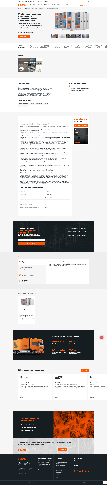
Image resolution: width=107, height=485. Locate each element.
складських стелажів (56, 142)
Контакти (40, 1)
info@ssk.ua (27, 430)
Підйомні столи (59, 477)
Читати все (84, 370)
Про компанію (25, 1)
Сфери (76, 460)
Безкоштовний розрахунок (81, 125)
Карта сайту (76, 473)
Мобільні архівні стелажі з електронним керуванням (25, 310)
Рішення (46, 4)
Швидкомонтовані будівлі (43, 462)
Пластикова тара (59, 472)
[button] (101, 337)
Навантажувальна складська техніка (44, 465)
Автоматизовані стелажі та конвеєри (61, 463)
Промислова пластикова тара (44, 469)
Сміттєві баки (58, 474)
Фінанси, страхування (76, 93)
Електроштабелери (60, 468)
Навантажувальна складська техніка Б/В (44, 467)
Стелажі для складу (26, 8)
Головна (19, 8)
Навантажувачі (59, 470)
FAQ (75, 463)
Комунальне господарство (77, 90)
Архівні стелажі (34, 8)
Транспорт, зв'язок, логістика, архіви (80, 88)
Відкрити (22, 397)
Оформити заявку (24, 36)
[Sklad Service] (22, 5)
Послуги (39, 4)
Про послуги (33, 1)
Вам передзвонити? (82, 5)
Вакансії (46, 1)
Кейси (66, 4)
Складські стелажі (59, 460)
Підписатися (63, 449)
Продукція (32, 4)
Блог (19, 1)
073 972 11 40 (81, 4)
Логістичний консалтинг (43, 460)
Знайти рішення (31, 243)
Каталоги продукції (56, 4)
